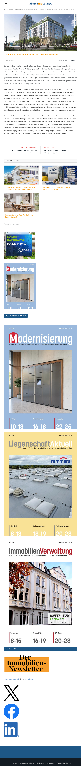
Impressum (50, 763)
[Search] (75, 3)
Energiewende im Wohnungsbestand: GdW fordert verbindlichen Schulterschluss (20, 188)
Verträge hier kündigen (64, 763)
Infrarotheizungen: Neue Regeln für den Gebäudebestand (19, 216)
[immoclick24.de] (41, 3)
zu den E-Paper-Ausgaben (16, 316)
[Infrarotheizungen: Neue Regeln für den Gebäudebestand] (21, 202)
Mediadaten (40, 763)
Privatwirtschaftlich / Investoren (66, 60)
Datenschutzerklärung (27, 763)
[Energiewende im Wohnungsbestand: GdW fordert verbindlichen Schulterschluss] (21, 175)
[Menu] (6, 3)
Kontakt (14, 763)
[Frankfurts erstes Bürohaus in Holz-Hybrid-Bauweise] (40, 32)
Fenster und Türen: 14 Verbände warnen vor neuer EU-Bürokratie (58, 188)
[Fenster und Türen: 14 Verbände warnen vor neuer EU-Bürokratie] (59, 175)
